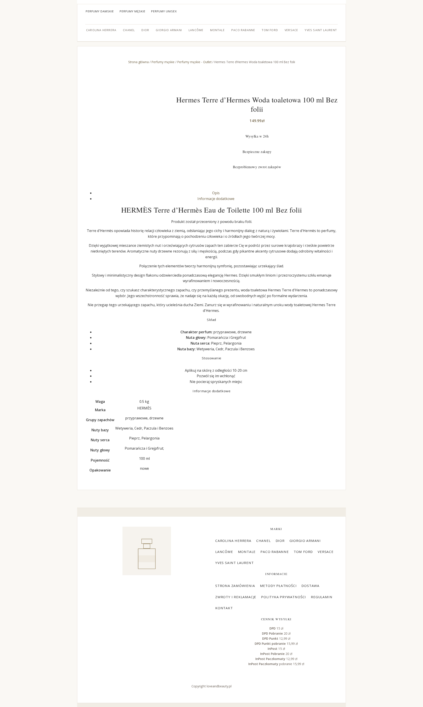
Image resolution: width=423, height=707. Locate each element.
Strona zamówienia (235, 585)
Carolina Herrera (101, 30)
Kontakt (224, 608)
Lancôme (196, 30)
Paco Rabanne (243, 30)
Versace (291, 30)
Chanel (129, 30)
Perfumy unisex (164, 11)
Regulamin (321, 597)
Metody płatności (278, 585)
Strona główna (138, 62)
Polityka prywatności (283, 597)
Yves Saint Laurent (321, 30)
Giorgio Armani (169, 30)
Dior (145, 30)
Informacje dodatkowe (215, 198)
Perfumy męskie (132, 11)
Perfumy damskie (100, 11)
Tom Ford (270, 30)
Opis (216, 192)
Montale (217, 30)
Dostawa (310, 585)
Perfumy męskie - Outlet (194, 62)
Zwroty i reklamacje (235, 597)
